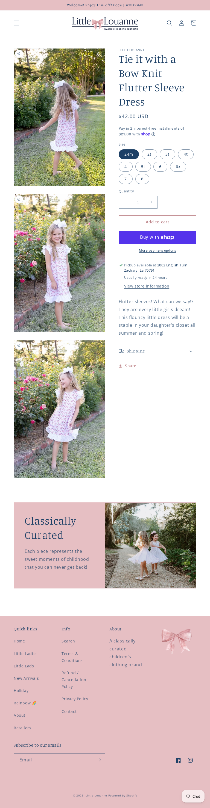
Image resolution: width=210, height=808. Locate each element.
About (19, 715)
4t (186, 154)
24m (128, 154)
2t (149, 154)
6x (178, 166)
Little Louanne (96, 795)
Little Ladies (26, 653)
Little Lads (24, 665)
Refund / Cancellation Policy (74, 679)
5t (143, 166)
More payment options (157, 250)
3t (167, 154)
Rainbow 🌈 (25, 702)
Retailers (22, 727)
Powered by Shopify (122, 795)
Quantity (126, 191)
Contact (69, 711)
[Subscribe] (99, 759)
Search (68, 641)
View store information (146, 286)
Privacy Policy (75, 698)
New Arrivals (26, 678)
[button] (16, 23)
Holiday (21, 690)
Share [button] (130, 365)
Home (19, 641)
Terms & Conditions (72, 657)
